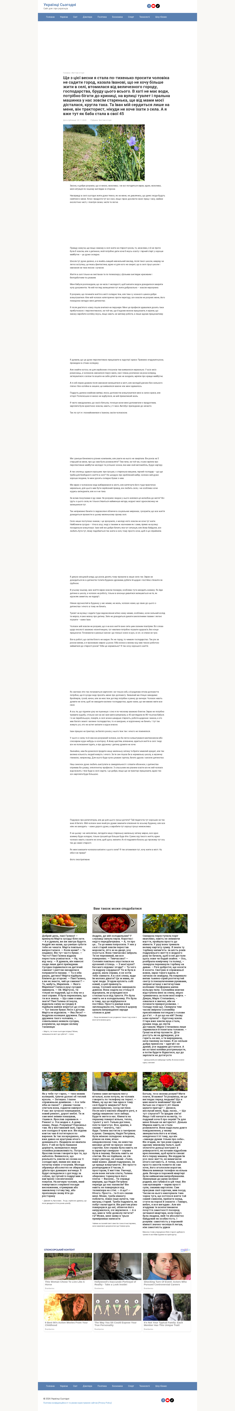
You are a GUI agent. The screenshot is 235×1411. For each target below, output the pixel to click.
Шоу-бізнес (161, 17)
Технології (144, 17)
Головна (50, 17)
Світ (75, 17)
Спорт (131, 17)
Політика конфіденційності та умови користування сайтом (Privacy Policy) (77, 1403)
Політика (102, 17)
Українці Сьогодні (60, 4)
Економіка (117, 17)
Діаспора (87, 17)
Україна (64, 17)
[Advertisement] (117, 44)
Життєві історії (105, 120)
